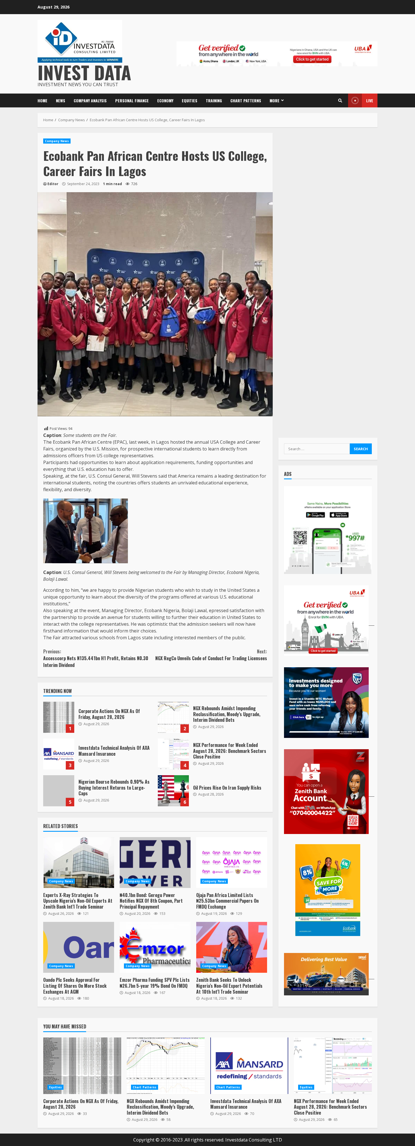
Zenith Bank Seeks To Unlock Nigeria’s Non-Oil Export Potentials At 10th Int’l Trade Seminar (231, 947)
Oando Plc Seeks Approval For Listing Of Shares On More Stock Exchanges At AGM (78, 947)
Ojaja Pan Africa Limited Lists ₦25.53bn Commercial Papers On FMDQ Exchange (231, 862)
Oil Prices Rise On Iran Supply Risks (173, 790)
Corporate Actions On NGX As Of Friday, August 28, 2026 (58, 717)
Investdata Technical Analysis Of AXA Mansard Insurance (58, 754)
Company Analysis (90, 100)
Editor (52, 183)
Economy (165, 100)
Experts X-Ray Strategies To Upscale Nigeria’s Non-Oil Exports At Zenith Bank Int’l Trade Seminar (78, 862)
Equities (189, 100)
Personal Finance (132, 100)
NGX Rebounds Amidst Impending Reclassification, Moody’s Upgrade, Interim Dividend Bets (173, 717)
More (274, 100)
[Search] (340, 100)
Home (42, 100)
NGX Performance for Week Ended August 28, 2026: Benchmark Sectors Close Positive (173, 754)
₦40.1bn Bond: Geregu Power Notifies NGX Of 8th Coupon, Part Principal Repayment (155, 862)
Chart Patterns (245, 100)
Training (214, 100)
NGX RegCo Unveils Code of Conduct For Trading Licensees (211, 655)
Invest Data (84, 72)
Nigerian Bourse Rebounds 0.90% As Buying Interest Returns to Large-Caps (58, 790)
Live (369, 100)
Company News (57, 141)
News (60, 100)
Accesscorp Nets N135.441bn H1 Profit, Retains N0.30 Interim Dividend (95, 658)
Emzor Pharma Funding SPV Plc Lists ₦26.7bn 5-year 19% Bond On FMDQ (155, 947)
